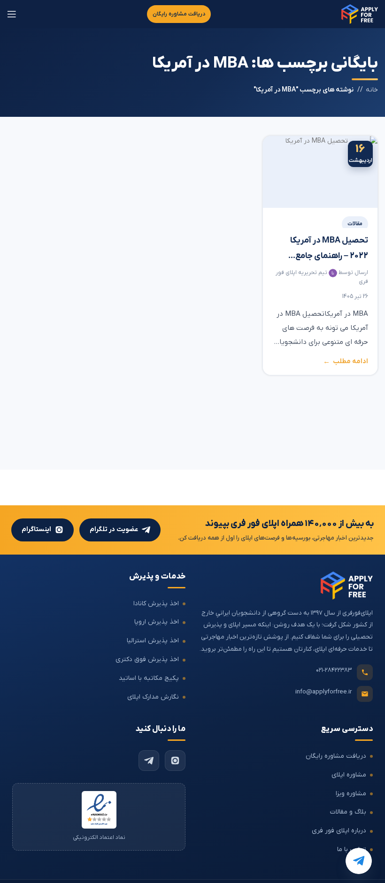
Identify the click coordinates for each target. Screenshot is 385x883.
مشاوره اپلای (348, 774)
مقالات (354, 224)
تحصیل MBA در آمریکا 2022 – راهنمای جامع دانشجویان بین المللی (329, 249)
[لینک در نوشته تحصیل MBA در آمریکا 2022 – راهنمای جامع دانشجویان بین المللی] (320, 172)
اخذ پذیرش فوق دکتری (147, 659)
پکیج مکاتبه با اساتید (149, 678)
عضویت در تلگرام (114, 529)
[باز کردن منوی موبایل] (11, 14)
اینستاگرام (36, 529)
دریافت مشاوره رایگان (179, 14)
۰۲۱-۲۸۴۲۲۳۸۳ (334, 670)
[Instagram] (175, 760)
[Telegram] (149, 760)
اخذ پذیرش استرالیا (153, 640)
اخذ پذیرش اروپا (156, 621)
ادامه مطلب (350, 361)
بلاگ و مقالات (348, 811)
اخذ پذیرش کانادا (156, 603)
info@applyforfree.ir (323, 692)
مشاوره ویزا (351, 793)
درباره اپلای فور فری (339, 830)
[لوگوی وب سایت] (359, 13)
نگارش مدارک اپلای (153, 697)
